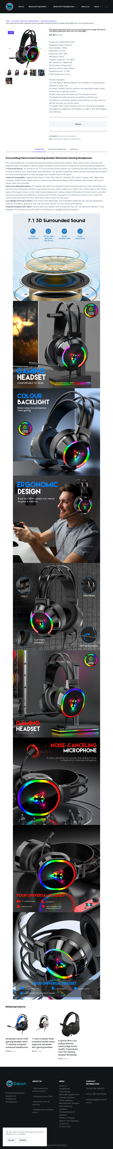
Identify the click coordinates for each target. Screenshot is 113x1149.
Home (21, 6)
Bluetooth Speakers (37, 6)
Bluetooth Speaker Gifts (69, 1094)
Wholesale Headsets (67, 136)
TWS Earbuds (65, 1092)
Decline (23, 1140)
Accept (11, 1140)
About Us (85, 6)
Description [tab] (39, 149)
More (96, 6)
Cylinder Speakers (66, 1097)
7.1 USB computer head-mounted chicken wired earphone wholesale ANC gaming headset (43, 1043)
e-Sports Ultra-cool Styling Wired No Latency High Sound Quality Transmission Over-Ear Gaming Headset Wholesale (68, 1047)
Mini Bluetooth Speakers (69, 1103)
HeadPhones (64, 1089)
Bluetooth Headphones (63, 6)
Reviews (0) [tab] (74, 149)
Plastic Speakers (66, 1100)
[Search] (106, 7)
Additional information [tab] (57, 149)
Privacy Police (65, 1126)
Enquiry (78, 124)
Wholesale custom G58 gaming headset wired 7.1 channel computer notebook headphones (17, 1043)
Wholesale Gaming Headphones (67, 139)
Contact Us (64, 1124)
